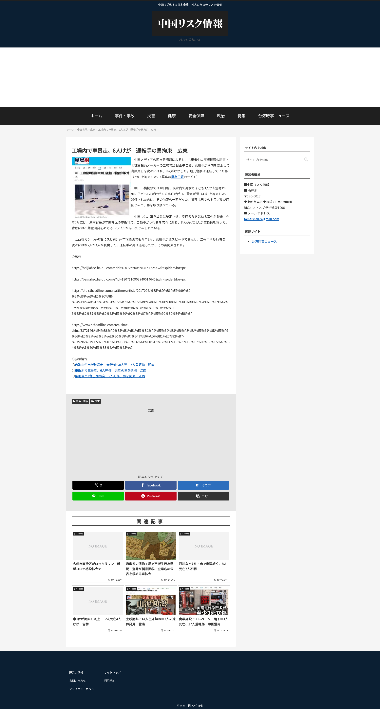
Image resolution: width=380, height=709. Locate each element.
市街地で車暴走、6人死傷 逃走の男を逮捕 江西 (110, 370)
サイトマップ (112, 672)
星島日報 (177, 176)
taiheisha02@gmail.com (261, 218)
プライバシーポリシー (83, 689)
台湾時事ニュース (264, 241)
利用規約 (109, 680)
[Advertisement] (190, 77)
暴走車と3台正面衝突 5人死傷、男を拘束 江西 (110, 375)
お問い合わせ (77, 680)
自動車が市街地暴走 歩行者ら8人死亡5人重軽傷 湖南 (114, 364)
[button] (203, 496)
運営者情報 (76, 672)
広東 (97, 401)
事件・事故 (82, 401)
